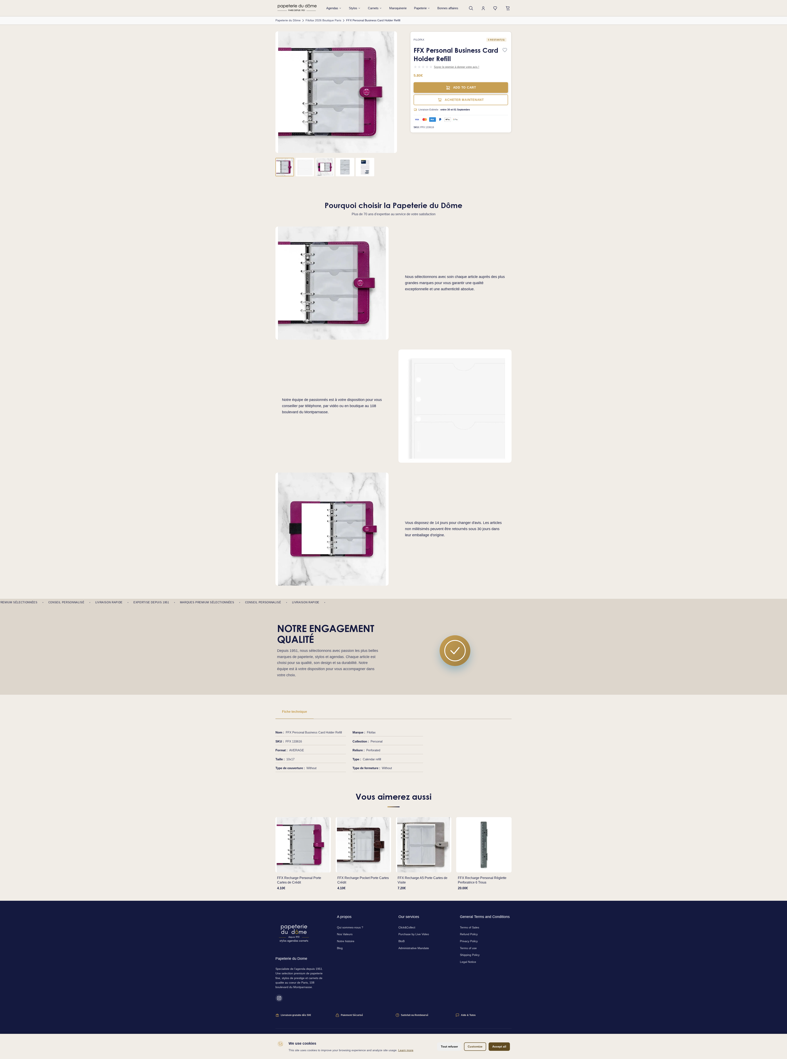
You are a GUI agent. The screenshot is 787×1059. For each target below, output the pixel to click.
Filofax (419, 39)
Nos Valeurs (345, 934)
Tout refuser (449, 1046)
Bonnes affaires (447, 8)
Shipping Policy (470, 955)
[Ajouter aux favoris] (505, 50)
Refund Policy (469, 934)
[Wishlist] (495, 8)
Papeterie (420, 8)
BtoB (401, 941)
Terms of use (468, 948)
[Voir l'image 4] (345, 167)
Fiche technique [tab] (294, 711)
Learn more (405, 1050)
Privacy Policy (469, 941)
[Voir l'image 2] (305, 167)
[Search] (470, 8)
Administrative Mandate (413, 948)
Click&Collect (406, 927)
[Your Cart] (507, 8)
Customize (475, 1046)
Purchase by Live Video (413, 934)
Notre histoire (345, 941)
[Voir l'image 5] (365, 167)
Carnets (373, 8)
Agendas (332, 8)
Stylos (353, 8)
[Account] (483, 8)
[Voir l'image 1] (284, 167)
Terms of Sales (469, 927)
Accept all (499, 1046)
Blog (340, 948)
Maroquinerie (398, 8)
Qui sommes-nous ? (350, 927)
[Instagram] (279, 998)
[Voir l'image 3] (325, 167)
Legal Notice (468, 961)
